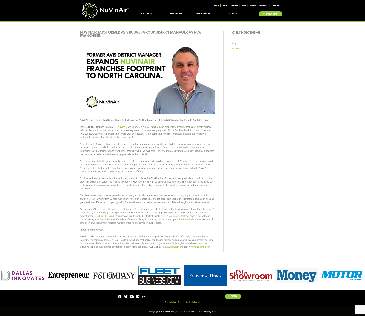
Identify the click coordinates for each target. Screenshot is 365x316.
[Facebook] (119, 296)
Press (225, 6)
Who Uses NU (203, 14)
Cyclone (139, 209)
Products (146, 14)
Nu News (236, 48)
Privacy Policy (170, 302)
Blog (244, 6)
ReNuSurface (189, 219)
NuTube (234, 6)
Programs (176, 14)
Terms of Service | (185, 302)
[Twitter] (125, 296)
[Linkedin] (138, 296)
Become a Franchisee (258, 6)
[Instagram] (144, 296)
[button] (270, 13)
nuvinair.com (172, 246)
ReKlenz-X (102, 216)
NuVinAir (122, 126)
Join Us (233, 14)
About (216, 6)
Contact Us (276, 6)
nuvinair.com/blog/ (200, 246)
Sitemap (196, 302)
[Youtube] (132, 296)
